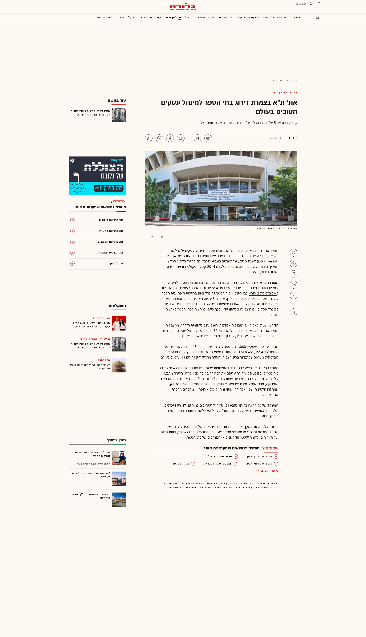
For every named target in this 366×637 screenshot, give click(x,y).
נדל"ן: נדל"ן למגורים (99, 339)
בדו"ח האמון (179, 483)
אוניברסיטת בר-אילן (241, 298)
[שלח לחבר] (293, 295)
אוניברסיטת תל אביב (259, 463)
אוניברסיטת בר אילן (219, 456)
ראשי (297, 17)
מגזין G (132, 17)
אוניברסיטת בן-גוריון (263, 293)
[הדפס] (208, 138)
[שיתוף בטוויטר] (148, 138)
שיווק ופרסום (146, 17)
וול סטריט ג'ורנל (104, 17)
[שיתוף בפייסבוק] (170, 138)
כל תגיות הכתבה (269, 471)
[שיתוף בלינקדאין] (293, 285)
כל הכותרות (268, 17)
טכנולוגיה (200, 17)
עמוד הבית (292, 80)
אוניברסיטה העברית (252, 288)
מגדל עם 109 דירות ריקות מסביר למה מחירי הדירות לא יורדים (90, 112)
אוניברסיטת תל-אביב (237, 250)
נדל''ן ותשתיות (226, 17)
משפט (211, 17)
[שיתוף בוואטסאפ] (159, 138)
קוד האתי (199, 483)
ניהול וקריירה (173, 17)
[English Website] (318, 17)
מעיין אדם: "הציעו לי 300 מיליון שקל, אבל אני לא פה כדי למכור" (91, 324)
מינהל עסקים (181, 463)
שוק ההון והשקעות (248, 17)
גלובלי (188, 17)
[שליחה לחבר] (181, 138)
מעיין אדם (105, 318)
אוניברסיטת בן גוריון (285, 92)
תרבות (120, 17)
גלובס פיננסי (283, 17)
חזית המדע (104, 360)
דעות (159, 17)
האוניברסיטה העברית (217, 463)
